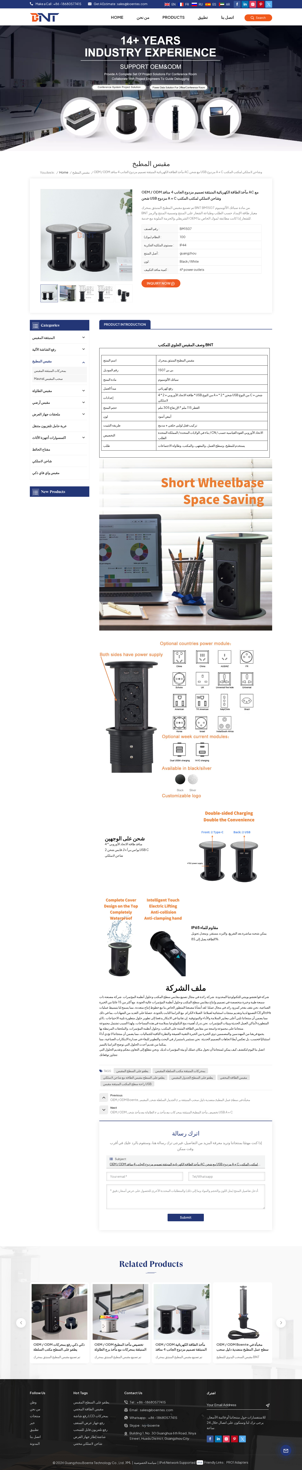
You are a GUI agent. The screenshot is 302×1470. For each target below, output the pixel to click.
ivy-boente (151, 1425)
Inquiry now (158, 283)
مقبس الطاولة (42, 390)
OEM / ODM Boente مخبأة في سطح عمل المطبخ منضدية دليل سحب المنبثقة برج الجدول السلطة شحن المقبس (181, 1347)
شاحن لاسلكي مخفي (87, 1443)
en (174, 4)
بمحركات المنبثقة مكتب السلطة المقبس (180, 1071)
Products (173, 17)
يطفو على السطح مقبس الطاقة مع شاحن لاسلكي (134, 1077)
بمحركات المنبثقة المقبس (50, 371)
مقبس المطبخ (81, 172)
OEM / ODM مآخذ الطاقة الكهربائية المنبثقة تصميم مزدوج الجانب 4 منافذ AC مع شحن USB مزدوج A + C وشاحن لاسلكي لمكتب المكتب (186, 1164)
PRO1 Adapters (237, 1462)
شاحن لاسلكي (42, 461)
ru (201, 4)
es (214, 4)
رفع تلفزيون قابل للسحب (90, 1429)
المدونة (35, 1443)
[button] (21, 1323)
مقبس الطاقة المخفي (233, 1077)
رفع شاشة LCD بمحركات (90, 1416)
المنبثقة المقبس (43, 337)
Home (117, 17)
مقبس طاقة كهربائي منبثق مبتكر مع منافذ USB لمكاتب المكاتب (240, 1346)
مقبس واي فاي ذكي (45, 472)
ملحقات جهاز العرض (46, 414)
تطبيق (203, 17)
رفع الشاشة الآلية (44, 349)
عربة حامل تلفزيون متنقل (49, 426)
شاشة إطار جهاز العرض (89, 1436)
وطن (33, 1402)
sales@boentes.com (132, 4)
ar (228, 4)
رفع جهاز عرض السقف (88, 1422)
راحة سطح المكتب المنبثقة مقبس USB (127, 1084)
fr (187, 4)
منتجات (35, 1416)
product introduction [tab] (125, 324)
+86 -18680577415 (67, 4)
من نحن (143, 17)
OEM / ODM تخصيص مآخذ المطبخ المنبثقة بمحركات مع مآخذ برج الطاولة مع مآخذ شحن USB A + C (59, 1347)
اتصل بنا (227, 17)
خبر (32, 1422)
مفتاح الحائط (41, 449)
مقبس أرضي (41, 402)
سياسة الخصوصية (145, 1462)
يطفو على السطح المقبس (132, 1071)
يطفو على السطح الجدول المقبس (192, 1077)
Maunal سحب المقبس (48, 378)
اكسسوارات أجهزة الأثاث (49, 437)
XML (128, 1462)
